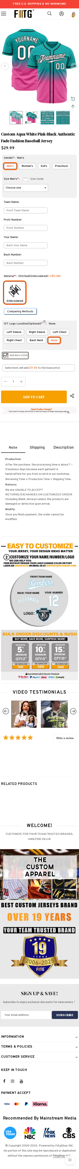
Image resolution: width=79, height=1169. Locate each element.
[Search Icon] (49, 14)
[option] (39, 66)
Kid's (44, 166)
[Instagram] (15, 1081)
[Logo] (24, 13)
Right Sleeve (37, 332)
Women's (27, 166)
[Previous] (5, 66)
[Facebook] (7, 1081)
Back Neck (36, 340)
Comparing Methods (20, 311)
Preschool (61, 166)
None (54, 340)
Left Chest (60, 332)
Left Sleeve (14, 332)
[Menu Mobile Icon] (3, 13)
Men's (10, 166)
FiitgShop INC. (62, 1156)
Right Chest (14, 340)
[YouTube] (23, 1081)
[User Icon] (61, 13)
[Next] (74, 66)
